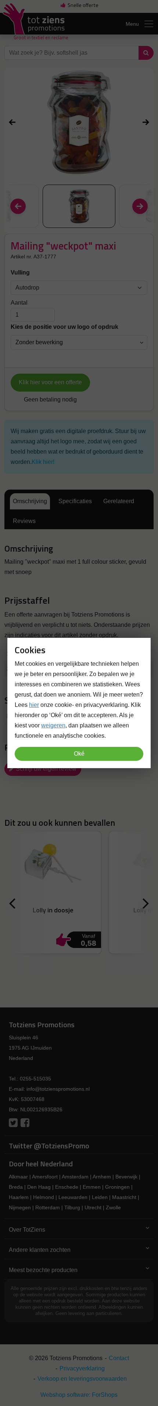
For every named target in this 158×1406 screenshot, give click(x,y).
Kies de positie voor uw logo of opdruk (64, 327)
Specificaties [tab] (75, 501)
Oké (79, 754)
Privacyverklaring (82, 1368)
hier (34, 705)
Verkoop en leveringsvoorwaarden (82, 1379)
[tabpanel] (79, 561)
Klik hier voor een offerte (50, 382)
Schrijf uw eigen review (45, 769)
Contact (119, 1358)
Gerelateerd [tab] (118, 501)
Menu (132, 24)
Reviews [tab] (24, 521)
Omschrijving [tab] (30, 501)
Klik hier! (43, 462)
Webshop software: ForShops (79, 1395)
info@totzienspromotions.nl (58, 1089)
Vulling (20, 272)
